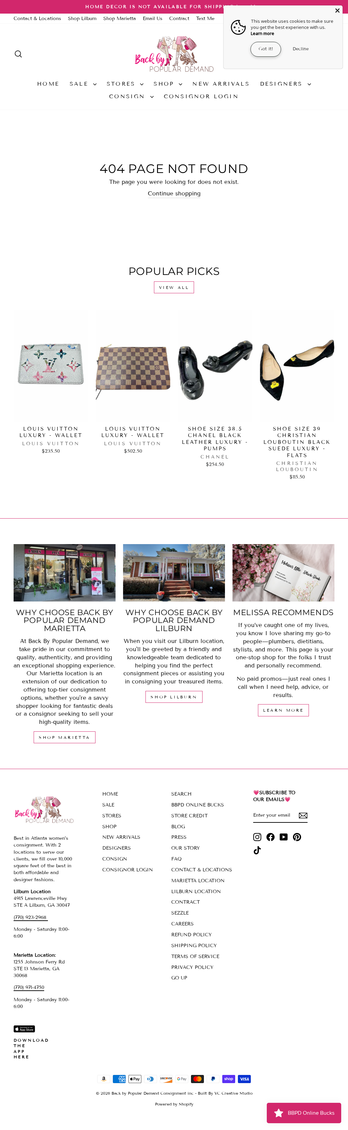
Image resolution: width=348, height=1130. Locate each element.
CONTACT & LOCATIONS (201, 870)
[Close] (337, 10)
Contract (179, 18)
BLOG (178, 827)
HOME (48, 84)
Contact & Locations (37, 18)
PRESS (179, 837)
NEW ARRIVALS (220, 84)
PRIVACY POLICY (192, 967)
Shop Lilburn (82, 18)
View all (174, 287)
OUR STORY (185, 848)
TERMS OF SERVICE (195, 956)
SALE (80, 84)
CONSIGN (129, 96)
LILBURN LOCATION (196, 891)
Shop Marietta (119, 18)
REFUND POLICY (191, 935)
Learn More (283, 710)
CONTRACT (185, 902)
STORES (122, 84)
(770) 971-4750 (29, 987)
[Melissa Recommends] (283, 573)
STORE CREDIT (189, 816)
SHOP (165, 84)
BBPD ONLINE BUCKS (197, 805)
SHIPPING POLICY (194, 946)
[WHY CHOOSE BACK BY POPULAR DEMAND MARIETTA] (65, 573)
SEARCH (181, 794)
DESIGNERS (283, 84)
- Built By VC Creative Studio (224, 1093)
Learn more (262, 33)
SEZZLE (180, 913)
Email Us (152, 18)
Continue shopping (174, 193)
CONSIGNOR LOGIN (201, 96)
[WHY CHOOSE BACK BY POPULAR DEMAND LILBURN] (174, 573)
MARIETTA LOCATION (198, 881)
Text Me (205, 18)
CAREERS (182, 924)
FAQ (176, 859)
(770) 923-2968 (31, 917)
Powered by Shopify (174, 1104)
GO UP (179, 978)
